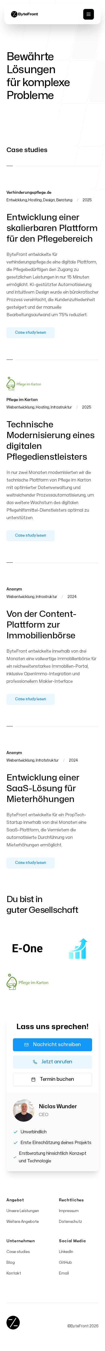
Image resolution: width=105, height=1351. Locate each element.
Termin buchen (57, 1079)
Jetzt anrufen (56, 1062)
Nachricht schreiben (57, 1044)
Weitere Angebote (22, 1221)
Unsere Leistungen (22, 1211)
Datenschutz (70, 1221)
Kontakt (13, 1273)
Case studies (18, 1252)
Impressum (69, 1211)
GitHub (65, 1262)
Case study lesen (30, 332)
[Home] (13, 1322)
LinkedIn (66, 1252)
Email (64, 1273)
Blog (10, 1262)
